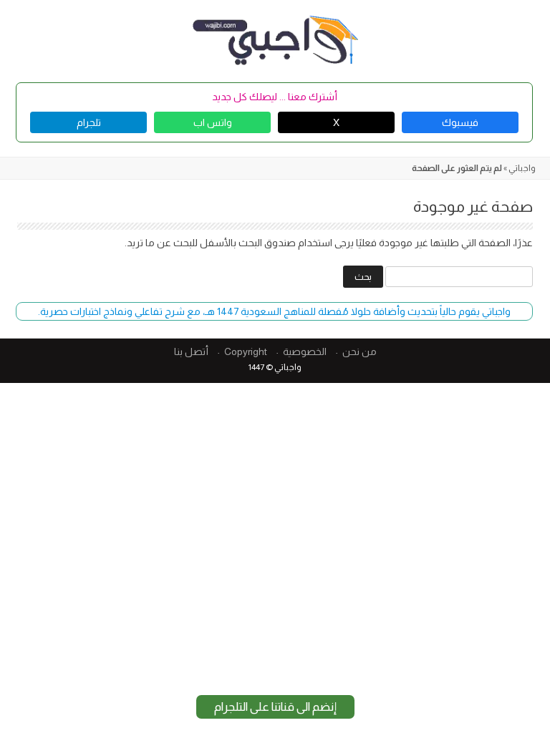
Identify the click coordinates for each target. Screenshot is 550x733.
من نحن (359, 351)
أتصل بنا (191, 351)
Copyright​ (245, 351)
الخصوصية (305, 351)
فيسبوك (460, 122)
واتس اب (212, 122)
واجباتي (522, 168)
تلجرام (89, 122)
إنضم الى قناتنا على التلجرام (275, 707)
